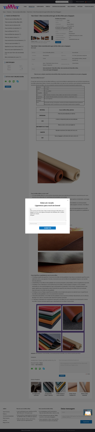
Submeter (47, 228)
